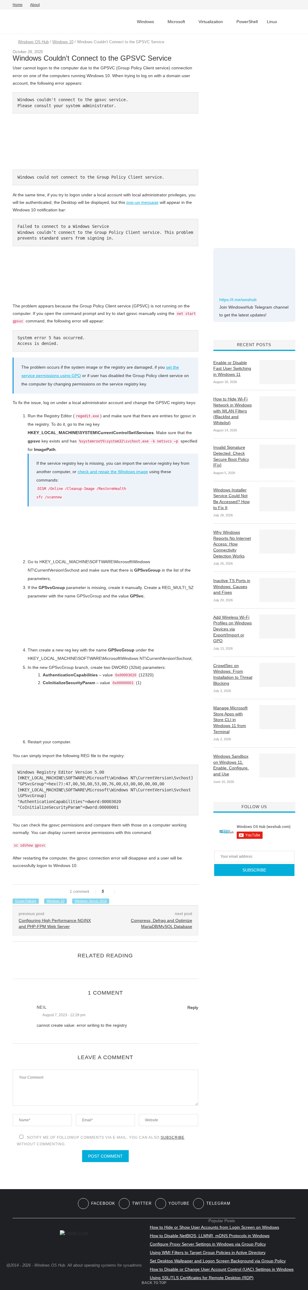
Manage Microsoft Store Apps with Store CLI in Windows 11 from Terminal (230, 719)
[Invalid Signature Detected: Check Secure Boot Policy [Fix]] (277, 457)
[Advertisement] (258, 137)
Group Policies (25, 901)
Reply (192, 1007)
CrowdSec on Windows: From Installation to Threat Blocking (232, 674)
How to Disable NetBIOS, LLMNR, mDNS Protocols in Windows (210, 1235)
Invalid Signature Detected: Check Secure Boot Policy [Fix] (231, 456)
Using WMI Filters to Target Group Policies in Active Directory (208, 1252)
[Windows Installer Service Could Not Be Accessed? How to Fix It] (277, 499)
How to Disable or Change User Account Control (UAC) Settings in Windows (222, 1269)
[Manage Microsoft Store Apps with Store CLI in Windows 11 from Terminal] (277, 717)
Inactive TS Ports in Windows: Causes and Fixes (231, 586)
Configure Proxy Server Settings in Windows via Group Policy (208, 1244)
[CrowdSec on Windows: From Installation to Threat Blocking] (277, 675)
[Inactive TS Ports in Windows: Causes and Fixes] (277, 590)
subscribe (172, 1137)
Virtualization (211, 21)
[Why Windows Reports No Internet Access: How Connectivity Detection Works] (277, 542)
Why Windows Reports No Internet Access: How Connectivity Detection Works (232, 544)
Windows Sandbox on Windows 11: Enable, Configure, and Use (231, 765)
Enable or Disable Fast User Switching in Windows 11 (232, 368)
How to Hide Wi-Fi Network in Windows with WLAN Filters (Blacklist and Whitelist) (232, 411)
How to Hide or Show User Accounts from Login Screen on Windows (214, 1227)
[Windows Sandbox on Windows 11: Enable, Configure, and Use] (277, 766)
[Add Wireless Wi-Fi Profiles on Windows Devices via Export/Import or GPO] (277, 627)
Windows (145, 21)
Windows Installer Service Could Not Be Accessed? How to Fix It (231, 499)
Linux (272, 21)
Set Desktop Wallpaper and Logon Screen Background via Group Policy (218, 1260)
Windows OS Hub (33, 42)
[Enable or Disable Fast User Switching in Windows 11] (277, 372)
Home (18, 5)
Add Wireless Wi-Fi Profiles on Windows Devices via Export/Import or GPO (232, 629)
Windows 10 (62, 42)
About (35, 5)
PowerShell (247, 21)
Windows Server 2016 (91, 901)
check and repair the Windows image (113, 471)
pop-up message (142, 202)
